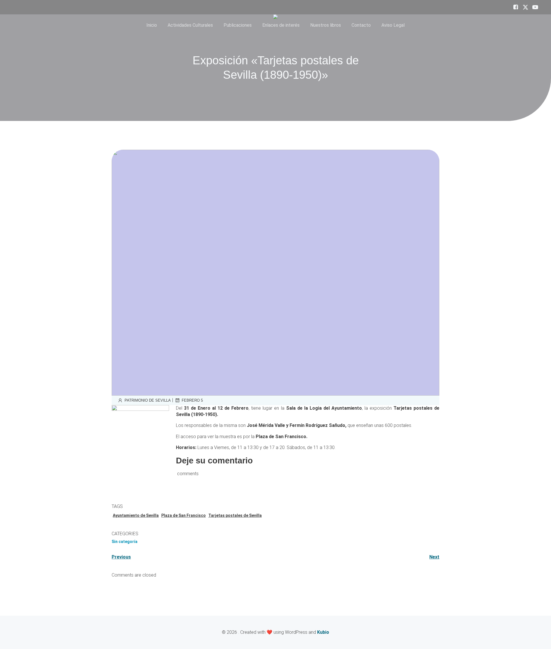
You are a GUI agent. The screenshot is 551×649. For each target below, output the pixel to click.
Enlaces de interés (281, 25)
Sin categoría (124, 541)
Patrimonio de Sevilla (148, 400)
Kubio (323, 632)
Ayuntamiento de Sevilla (136, 515)
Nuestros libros (325, 25)
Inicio (151, 25)
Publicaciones (238, 25)
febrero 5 (192, 400)
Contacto (361, 25)
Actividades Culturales (190, 25)
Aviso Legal (393, 25)
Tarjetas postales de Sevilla (235, 515)
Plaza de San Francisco (183, 515)
